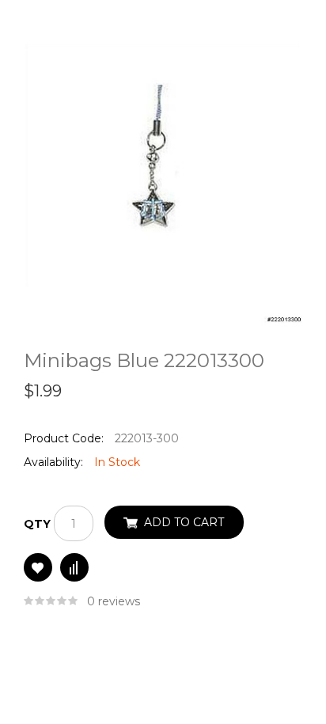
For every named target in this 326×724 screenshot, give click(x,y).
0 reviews (113, 601)
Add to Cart (184, 522)
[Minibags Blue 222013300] (163, 182)
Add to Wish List (38, 567)
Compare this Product (74, 567)
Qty (37, 524)
